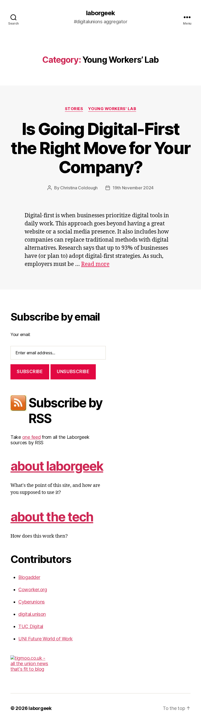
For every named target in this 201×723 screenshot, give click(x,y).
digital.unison (32, 614)
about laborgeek (56, 466)
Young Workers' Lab (112, 108)
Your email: (20, 334)
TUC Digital (30, 626)
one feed (31, 437)
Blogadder (29, 577)
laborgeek (100, 13)
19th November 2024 (133, 187)
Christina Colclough (79, 187)
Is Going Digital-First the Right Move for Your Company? (101, 148)
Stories (74, 108)
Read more (95, 264)
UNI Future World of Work (45, 638)
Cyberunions (31, 602)
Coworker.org (32, 589)
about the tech (51, 517)
